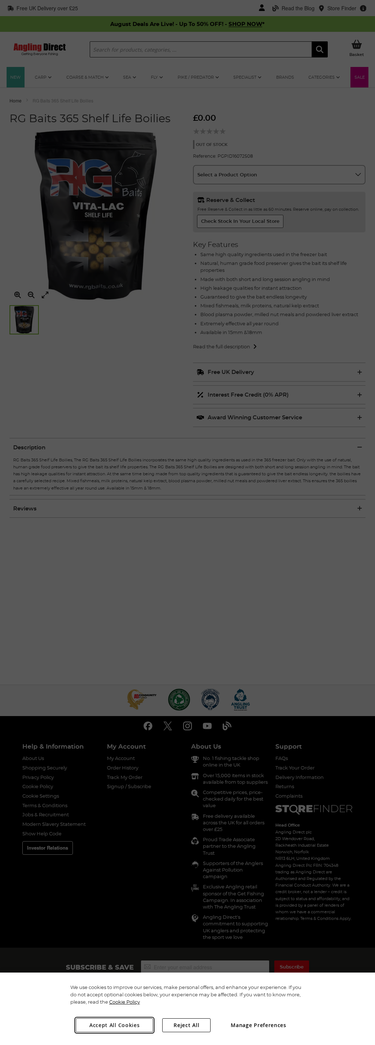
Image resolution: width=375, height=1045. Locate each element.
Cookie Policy (124, 1002)
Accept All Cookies (114, 1025)
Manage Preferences (258, 1025)
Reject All (186, 1025)
